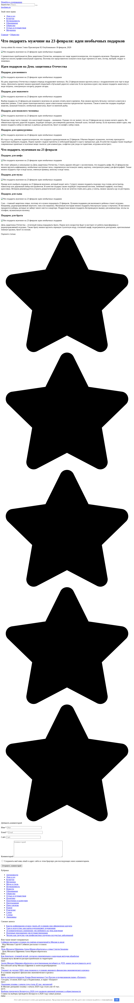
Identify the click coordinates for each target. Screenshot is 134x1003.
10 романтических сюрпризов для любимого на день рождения (34, 930)
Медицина (11, 30)
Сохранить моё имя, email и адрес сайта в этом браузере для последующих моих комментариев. (46, 861)
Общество (10, 25)
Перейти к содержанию (11, 2)
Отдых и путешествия (16, 28)
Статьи (9, 915)
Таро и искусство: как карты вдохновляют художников (30, 928)
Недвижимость (13, 21)
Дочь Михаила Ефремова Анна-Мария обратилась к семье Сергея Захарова (34, 949)
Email (4, 832)
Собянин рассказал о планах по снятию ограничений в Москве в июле (32, 942)
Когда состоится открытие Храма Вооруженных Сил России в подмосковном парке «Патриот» (43, 977)
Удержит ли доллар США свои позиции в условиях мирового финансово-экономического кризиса (45, 970)
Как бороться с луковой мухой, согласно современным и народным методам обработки (40, 956)
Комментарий (7, 856)
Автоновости (12, 875)
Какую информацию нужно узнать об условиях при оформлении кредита (39, 926)
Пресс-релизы (12, 905)
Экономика (11, 917)
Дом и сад (10, 16)
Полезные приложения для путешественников (27, 933)
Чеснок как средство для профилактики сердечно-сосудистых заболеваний (39, 935)
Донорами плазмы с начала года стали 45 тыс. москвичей (26, 984)
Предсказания (12, 903)
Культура (10, 18)
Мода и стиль (12, 884)
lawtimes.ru (6, 7)
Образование (12, 23)
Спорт (9, 912)
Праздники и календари (17, 901)
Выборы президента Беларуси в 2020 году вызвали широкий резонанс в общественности (41, 991)
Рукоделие (11, 910)
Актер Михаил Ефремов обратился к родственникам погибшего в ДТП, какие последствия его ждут (46, 963)
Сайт (3, 837)
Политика (10, 898)
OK (117, 1000)
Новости (10, 889)
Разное (9, 908)
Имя (3, 827)
